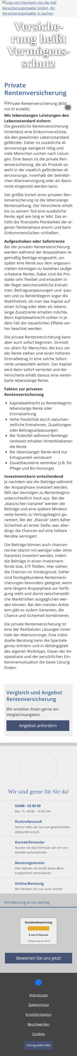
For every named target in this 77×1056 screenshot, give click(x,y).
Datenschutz (38, 1004)
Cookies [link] (38, 1034)
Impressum (38, 995)
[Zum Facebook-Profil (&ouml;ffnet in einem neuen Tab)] (38, 982)
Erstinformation (38, 1014)
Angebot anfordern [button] (38, 725)
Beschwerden (38, 1024)
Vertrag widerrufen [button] (38, 1045)
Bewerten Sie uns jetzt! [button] (38, 958)
